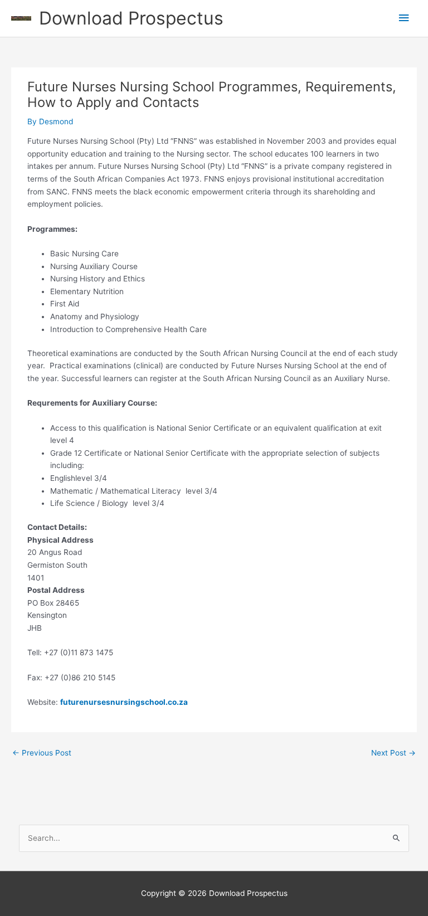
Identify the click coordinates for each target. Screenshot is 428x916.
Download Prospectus (131, 18)
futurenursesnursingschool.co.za (124, 702)
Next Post (393, 752)
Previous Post (41, 752)
